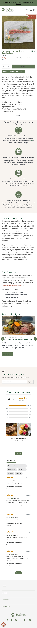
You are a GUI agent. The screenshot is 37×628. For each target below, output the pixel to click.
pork (13, 337)
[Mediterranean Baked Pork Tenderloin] (18, 325)
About (4, 593)
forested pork (6, 337)
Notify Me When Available (13, 71)
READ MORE (7, 354)
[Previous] (2, 339)
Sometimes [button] (8, 488)
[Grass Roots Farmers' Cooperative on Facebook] (7, 620)
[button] (18, 405)
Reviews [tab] (11, 460)
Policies (6, 607)
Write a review (18, 453)
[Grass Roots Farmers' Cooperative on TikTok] (21, 620)
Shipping (4, 58)
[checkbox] (10, 473)
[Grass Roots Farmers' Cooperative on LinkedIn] (25, 620)
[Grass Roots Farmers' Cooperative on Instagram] (16, 620)
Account (6, 600)
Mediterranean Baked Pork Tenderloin (17, 339)
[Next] (35, 339)
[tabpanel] (18, 520)
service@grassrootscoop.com (12, 285)
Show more (18, 573)
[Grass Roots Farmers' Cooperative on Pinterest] (12, 620)
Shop (4, 586)
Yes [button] (7, 545)
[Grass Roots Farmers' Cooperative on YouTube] (30, 620)
